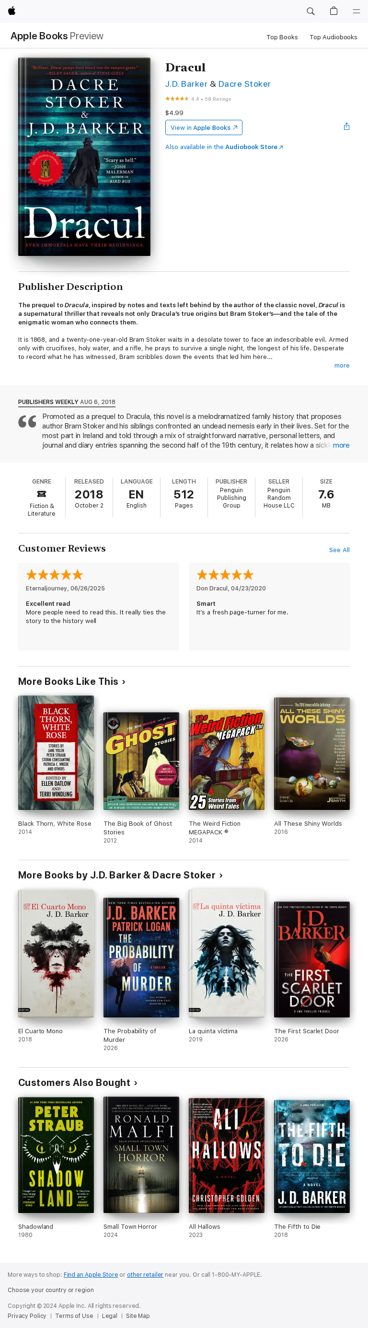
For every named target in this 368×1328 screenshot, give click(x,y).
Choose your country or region (51, 1290)
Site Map (138, 1316)
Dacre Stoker (244, 84)
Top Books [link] (282, 37)
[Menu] (356, 11)
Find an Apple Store (91, 1274)
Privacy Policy (27, 1316)
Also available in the (221, 146)
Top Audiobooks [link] (333, 37)
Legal (109, 1316)
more (342, 365)
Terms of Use (74, 1316)
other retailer (145, 1274)
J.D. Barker (186, 84)
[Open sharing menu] (347, 127)
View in (200, 127)
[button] (310, 11)
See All (339, 550)
